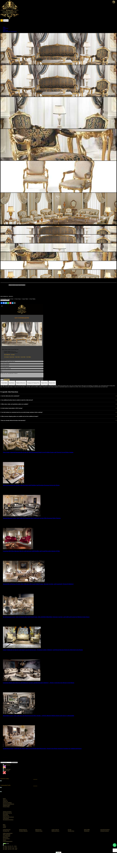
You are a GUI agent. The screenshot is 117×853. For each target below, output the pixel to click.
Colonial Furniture (104, 831)
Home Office (87, 829)
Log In (4, 827)
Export (4, 840)
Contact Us (5, 801)
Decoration (5, 814)
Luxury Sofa (5, 30)
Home (4, 27)
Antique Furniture (7, 811)
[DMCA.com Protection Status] (6, 843)
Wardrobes (86, 831)
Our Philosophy (6, 836)
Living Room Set (6, 829)
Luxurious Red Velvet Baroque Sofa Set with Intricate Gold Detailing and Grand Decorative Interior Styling (31, 551)
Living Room (5, 28)
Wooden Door (71, 831)
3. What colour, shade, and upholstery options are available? (58, 404)
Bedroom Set (38, 829)
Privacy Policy (6, 806)
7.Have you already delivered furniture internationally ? (58, 420)
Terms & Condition (7, 802)
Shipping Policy (6, 805)
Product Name (3, 360)
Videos (4, 826)
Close (2, 379)
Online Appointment (7, 833)
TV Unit (69, 829)
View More (5, 461)
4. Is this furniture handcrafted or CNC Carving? (58, 408)
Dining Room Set (23, 829)
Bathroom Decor (55, 831)
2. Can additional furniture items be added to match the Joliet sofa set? (58, 400)
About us (5, 800)
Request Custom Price (5, 300)
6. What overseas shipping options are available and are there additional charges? (58, 416)
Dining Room (6, 815)
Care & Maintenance (7, 841)
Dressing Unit (6, 831)
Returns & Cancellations (8, 804)
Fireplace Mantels (23, 831)
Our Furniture (6, 838)
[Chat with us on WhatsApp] (114, 845)
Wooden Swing (38, 831)
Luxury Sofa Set (55, 829)
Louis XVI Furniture (105, 829)
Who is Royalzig (6, 834)
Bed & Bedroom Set (7, 813)
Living (4, 29)
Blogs (4, 824)
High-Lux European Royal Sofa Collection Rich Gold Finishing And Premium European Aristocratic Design (31, 485)
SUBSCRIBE (14, 762)
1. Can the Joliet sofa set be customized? (58, 396)
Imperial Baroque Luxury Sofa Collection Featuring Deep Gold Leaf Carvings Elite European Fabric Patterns (32, 518)
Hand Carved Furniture (8, 817)
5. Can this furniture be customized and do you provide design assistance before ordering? (58, 412)
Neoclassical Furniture (8, 819)
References (5, 837)
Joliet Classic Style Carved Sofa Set (10, 31)
